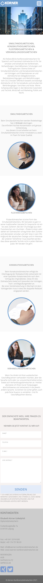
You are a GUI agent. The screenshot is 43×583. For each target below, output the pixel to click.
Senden (21, 489)
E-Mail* (4, 451)
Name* (4, 433)
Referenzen (6, 554)
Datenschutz (6, 560)
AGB (2, 557)
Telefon (5, 442)
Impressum (5, 563)
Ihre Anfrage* (7, 460)
